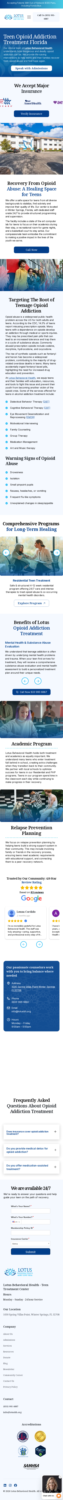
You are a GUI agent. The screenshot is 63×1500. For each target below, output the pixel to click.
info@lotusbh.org (21, 1011)
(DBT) (46, 401)
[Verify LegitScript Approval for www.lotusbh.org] (40, 1451)
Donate (6, 1357)
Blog (5, 1363)
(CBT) (47, 407)
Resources (8, 1351)
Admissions (9, 1339)
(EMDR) (30, 417)
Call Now (31, 250)
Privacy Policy (10, 1386)
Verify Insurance (31, 113)
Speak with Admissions (31, 68)
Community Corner (13, 1375)
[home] (14, 17)
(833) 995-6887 (20, 1002)
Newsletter (8, 1369)
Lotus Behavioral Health (38, 48)
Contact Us (8, 1381)
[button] (29, 17)
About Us (8, 1334)
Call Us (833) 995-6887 (46, 17)
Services (7, 1345)
